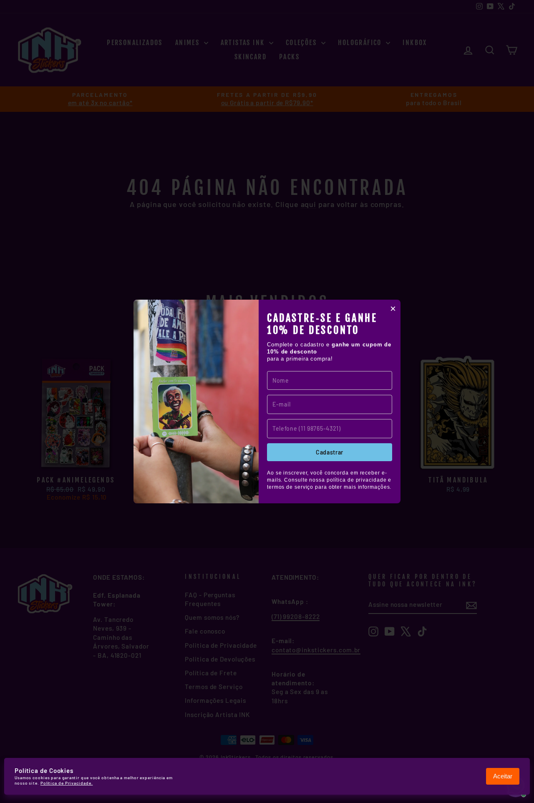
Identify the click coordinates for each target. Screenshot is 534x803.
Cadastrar (329, 452)
